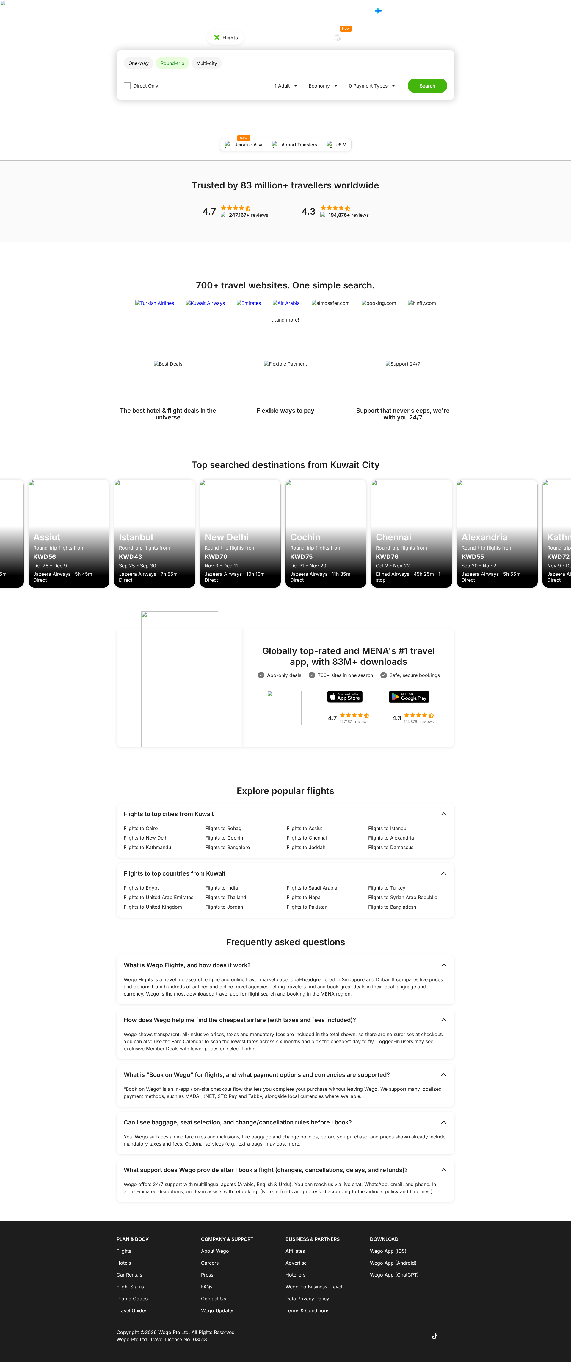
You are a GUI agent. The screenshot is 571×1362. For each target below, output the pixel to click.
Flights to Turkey (386, 888)
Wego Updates (217, 1310)
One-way (138, 63)
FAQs (206, 1287)
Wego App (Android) (393, 1263)
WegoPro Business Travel (314, 1287)
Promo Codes (352, 10)
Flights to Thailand (225, 897)
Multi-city (206, 63)
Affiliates (295, 1251)
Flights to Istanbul (387, 828)
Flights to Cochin (224, 838)
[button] (373, 86)
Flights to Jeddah (306, 847)
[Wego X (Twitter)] (409, 1335)
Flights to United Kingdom (153, 907)
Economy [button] (319, 86)
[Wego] (129, 11)
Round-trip (172, 63)
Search (427, 86)
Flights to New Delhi (146, 838)
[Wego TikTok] (434, 1335)
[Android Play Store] (413, 698)
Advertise (296, 1263)
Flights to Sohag (223, 828)
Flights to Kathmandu (147, 847)
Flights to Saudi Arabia (312, 888)
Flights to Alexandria (391, 838)
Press (207, 1275)
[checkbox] (127, 85)
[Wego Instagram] (417, 1335)
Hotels (324, 10)
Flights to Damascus (390, 847)
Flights (304, 10)
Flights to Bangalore (227, 847)
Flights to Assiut (304, 828)
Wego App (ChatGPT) (394, 1275)
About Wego (215, 1251)
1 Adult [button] (282, 86)
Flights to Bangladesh (392, 907)
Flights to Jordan (224, 907)
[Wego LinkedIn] (425, 1335)
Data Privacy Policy (307, 1299)
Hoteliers (295, 1275)
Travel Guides (132, 1310)
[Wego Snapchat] (450, 1335)
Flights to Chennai (307, 838)
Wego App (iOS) (388, 1251)
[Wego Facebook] (400, 1335)
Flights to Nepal (304, 897)
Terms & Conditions (307, 1310)
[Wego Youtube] (442, 1335)
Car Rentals (309, 37)
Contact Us (213, 1299)
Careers (210, 1263)
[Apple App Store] (348, 698)
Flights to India (221, 888)
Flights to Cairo (141, 828)
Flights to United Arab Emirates (158, 897)
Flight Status (130, 1287)
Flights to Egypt (141, 888)
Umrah (350, 35)
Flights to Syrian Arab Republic (402, 897)
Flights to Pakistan (307, 907)
